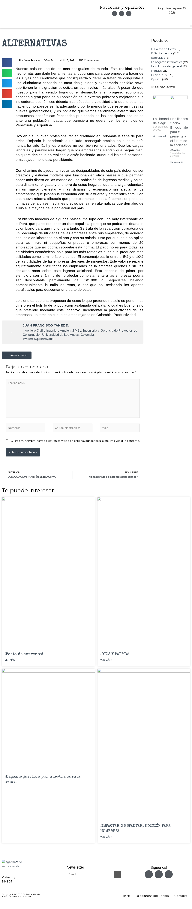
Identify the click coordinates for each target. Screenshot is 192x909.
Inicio (127, 896)
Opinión (156, 79)
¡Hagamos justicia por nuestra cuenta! (43, 777)
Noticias (156, 70)
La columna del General (153, 896)
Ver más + (11, 660)
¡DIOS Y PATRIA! (114, 654)
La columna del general (166, 66)
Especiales (158, 57)
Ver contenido (160, 136)
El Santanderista (161, 53)
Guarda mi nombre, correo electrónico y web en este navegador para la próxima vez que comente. (75, 441)
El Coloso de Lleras (163, 49)
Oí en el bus (158, 75)
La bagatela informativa (166, 62)
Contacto (181, 896)
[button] (7, 62)
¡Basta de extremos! (24, 654)
